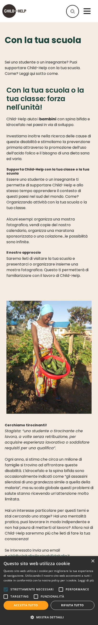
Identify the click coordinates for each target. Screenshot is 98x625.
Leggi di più (86, 580)
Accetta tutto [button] (26, 605)
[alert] (49, 590)
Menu (87, 11)
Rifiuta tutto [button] (72, 605)
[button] (49, 617)
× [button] (92, 561)
